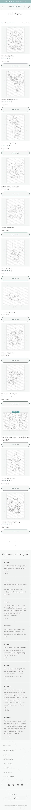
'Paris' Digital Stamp (6, 268)
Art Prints (6, 755)
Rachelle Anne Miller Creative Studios (14, 805)
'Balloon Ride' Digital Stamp (8, 143)
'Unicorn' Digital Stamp (7, 227)
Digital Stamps (8, 763)
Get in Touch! (7, 772)
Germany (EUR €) (14, 798)
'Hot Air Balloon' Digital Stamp (9, 99)
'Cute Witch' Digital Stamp (8, 478)
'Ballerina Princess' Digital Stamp (10, 186)
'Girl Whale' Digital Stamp (8, 312)
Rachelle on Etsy (8, 776)
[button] (2, 6)
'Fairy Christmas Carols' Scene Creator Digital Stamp (15, 437)
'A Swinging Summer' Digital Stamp (10, 522)
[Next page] (15, 546)
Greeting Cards (8, 759)
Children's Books (8, 750)
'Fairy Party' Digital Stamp (8, 353)
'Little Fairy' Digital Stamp (8, 56)
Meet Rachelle (7, 768)
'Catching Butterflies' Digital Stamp (10, 393)
